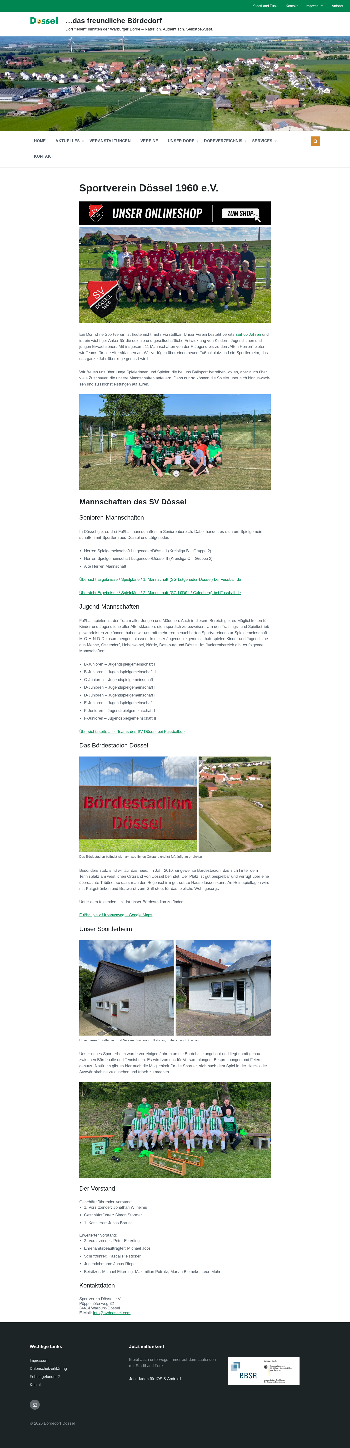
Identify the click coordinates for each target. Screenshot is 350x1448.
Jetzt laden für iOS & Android (155, 1379)
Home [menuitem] (40, 141)
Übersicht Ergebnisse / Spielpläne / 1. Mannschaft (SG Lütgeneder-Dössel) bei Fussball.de (160, 579)
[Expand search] (315, 141)
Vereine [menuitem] (149, 141)
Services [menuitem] (262, 141)
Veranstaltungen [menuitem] (110, 141)
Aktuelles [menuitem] (67, 141)
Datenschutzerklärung (48, 1369)
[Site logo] (44, 29)
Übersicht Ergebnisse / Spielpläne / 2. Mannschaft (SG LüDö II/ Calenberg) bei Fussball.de (160, 593)
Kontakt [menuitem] (292, 6)
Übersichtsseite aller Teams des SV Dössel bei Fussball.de (132, 731)
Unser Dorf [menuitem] (181, 141)
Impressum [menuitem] (315, 6)
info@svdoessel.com (111, 1313)
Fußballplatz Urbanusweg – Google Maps (115, 915)
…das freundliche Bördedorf (113, 21)
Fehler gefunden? (45, 1377)
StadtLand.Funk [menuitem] (265, 6)
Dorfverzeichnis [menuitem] (223, 141)
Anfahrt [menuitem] (337, 6)
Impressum (39, 1360)
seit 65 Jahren (248, 334)
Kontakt (36, 1385)
